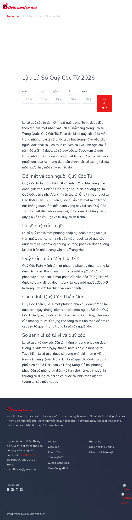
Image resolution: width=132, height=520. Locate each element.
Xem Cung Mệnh (58, 468)
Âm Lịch (53, 441)
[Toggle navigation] (126, 6)
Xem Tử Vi (54, 452)
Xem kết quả (104, 103)
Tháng (40, 91)
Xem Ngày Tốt (56, 457)
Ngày (55, 91)
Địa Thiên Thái (29, 455)
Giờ (68, 91)
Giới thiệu (95, 441)
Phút (84, 91)
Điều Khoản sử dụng (101, 447)
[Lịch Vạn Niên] (20, 6)
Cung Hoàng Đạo (58, 463)
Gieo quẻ (53, 447)
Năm (24, 91)
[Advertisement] (66, 45)
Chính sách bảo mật (101, 452)
